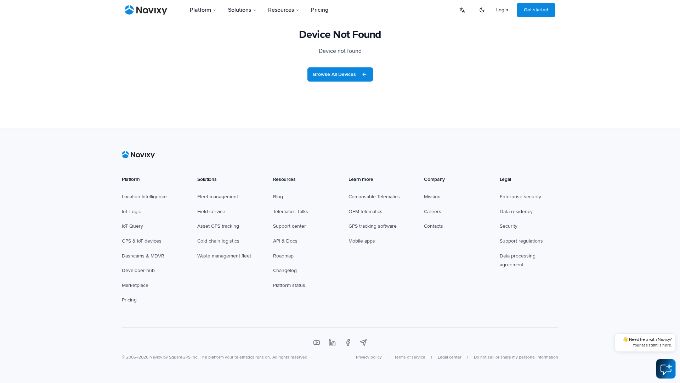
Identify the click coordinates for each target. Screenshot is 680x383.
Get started (536, 10)
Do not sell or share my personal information (516, 357)
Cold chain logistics (218, 241)
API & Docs (285, 241)
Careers (432, 212)
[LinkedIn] (332, 342)
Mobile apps (361, 241)
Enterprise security (520, 197)
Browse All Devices (334, 74)
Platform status (289, 285)
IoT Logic (131, 212)
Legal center (449, 357)
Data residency (516, 212)
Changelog (285, 270)
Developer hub (138, 270)
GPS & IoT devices (142, 241)
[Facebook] (347, 342)
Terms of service (409, 357)
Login (502, 10)
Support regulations (521, 241)
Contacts (433, 226)
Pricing (319, 9)
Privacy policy (369, 357)
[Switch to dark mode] (482, 10)
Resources (281, 9)
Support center (289, 226)
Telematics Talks (290, 212)
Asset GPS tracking (218, 226)
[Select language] (462, 10)
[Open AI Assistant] (666, 369)
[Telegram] (363, 342)
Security (508, 226)
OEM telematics (365, 212)
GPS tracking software (372, 226)
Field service (211, 212)
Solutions (239, 9)
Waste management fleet (224, 256)
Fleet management (217, 197)
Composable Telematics (374, 197)
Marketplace (135, 285)
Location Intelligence (144, 197)
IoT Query (132, 226)
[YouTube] (316, 342)
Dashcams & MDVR (143, 256)
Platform (200, 9)
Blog (278, 197)
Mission (432, 197)
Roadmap (283, 256)
